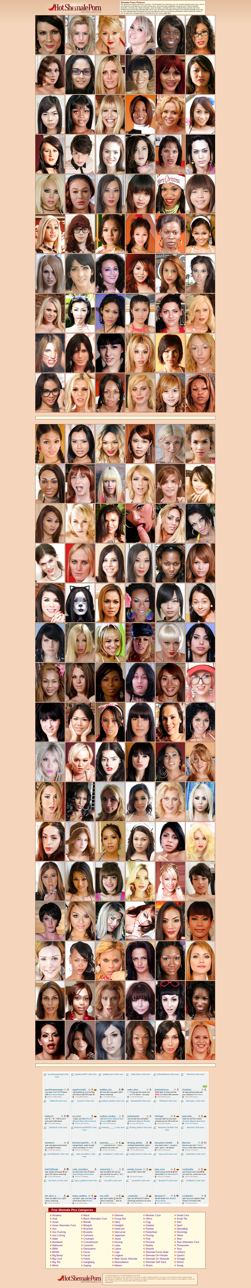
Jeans (117, 1238)
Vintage (181, 1258)
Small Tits (182, 1218)
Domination (89, 1248)
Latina (117, 1248)
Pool (148, 1238)
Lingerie (118, 1255)
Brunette (88, 1232)
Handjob (118, 1225)
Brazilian (88, 1228)
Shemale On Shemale (157, 1258)
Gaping (87, 1265)
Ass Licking (58, 1235)
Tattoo (180, 1235)
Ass (54, 1228)
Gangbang (88, 1262)
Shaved (150, 1248)
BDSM (55, 1252)
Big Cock (57, 1258)
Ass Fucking (59, 1232)
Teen (179, 1238)
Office (149, 1218)
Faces (86, 1252)
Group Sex (120, 1218)
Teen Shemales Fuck (188, 1242)
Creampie (88, 1238)
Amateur (56, 1215)
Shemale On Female (157, 1255)
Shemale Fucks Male (157, 1252)
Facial (86, 1255)
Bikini (55, 1265)
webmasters (109, 1282)
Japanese (119, 1235)
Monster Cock (153, 1215)
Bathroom (57, 1245)
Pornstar (150, 1242)
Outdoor (150, 1225)
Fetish (86, 1258)
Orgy (148, 1222)
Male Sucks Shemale (125, 1258)
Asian (55, 1222)
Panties (150, 1228)
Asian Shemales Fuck (64, 1225)
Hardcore (119, 1228)
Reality (149, 1245)
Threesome (183, 1245)
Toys (179, 1248)
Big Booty (57, 1255)
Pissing (150, 1235)
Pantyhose (151, 1232)
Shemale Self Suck (156, 1262)
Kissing (118, 1242)
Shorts (149, 1265)
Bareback (57, 1242)
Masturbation (121, 1262)
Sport (179, 1225)
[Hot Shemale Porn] (78, 1283)
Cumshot (88, 1245)
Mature (118, 1265)
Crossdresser (90, 1242)
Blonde (87, 1222)
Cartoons (88, 1235)
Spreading (182, 1228)
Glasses (118, 1215)
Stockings (182, 1232)
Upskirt (180, 1255)
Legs (117, 1252)
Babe (55, 1238)
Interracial (119, 1232)
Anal (54, 1218)
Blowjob (87, 1225)
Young (180, 1265)
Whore (180, 1262)
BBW (55, 1248)
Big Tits (56, 1262)
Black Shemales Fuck (95, 1218)
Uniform (181, 1252)
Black (86, 1215)
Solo (179, 1222)
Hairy (117, 1222)
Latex (117, 1245)
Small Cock (183, 1215)
